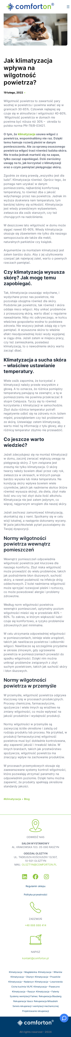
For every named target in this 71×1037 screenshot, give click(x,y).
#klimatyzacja (12, 798)
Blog (27, 798)
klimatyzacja (26, 134)
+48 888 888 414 (35, 925)
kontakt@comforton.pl (35, 958)
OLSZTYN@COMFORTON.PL (39, 864)
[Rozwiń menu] (68, 7)
